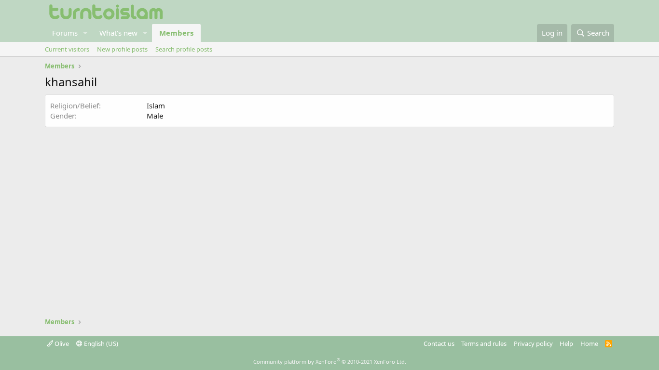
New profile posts (122, 49)
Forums (65, 33)
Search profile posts (183, 49)
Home (589, 343)
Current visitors (67, 49)
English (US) (100, 343)
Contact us (439, 343)
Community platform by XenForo (329, 361)
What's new (118, 33)
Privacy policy (533, 343)
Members (176, 33)
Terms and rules (484, 343)
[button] (85, 33)
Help (566, 343)
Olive (61, 343)
